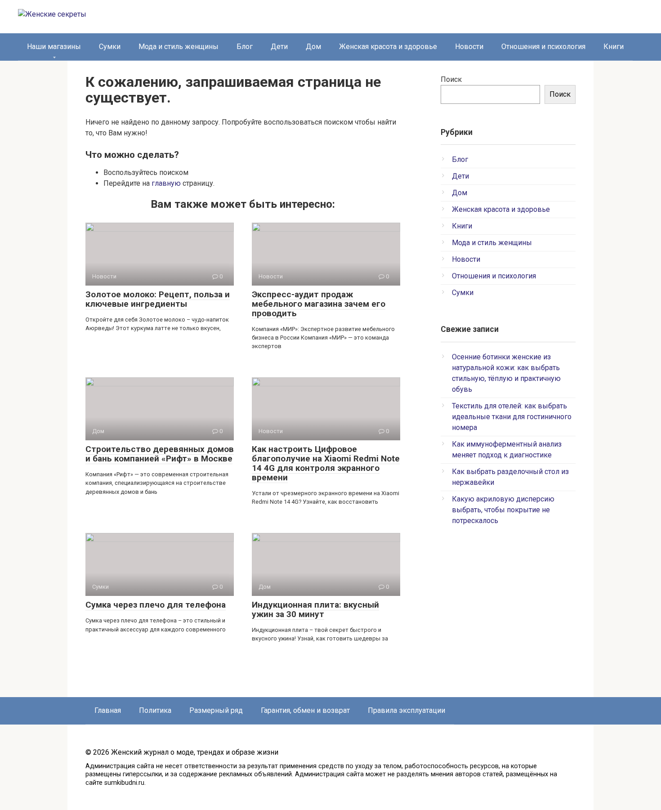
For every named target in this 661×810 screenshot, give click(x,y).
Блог (245, 46)
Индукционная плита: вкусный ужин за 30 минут (315, 609)
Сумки (110, 46)
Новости (469, 46)
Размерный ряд (216, 710)
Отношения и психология (543, 46)
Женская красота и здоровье (388, 46)
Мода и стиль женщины (178, 46)
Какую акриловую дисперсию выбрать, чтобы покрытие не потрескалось (503, 510)
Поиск (451, 79)
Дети (279, 46)
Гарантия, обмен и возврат (305, 710)
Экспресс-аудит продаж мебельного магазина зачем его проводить (318, 303)
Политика (155, 710)
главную (166, 183)
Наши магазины (54, 46)
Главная (107, 710)
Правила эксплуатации (406, 710)
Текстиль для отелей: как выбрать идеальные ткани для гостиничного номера (512, 417)
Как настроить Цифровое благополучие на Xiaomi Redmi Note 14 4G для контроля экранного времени (326, 463)
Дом (313, 46)
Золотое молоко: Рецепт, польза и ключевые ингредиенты (157, 299)
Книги (613, 46)
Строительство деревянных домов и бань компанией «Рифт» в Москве (159, 454)
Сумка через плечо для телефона (155, 605)
